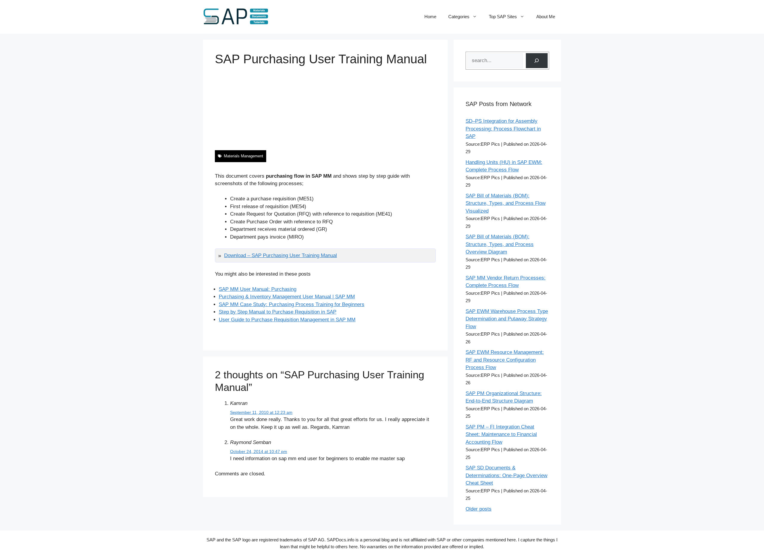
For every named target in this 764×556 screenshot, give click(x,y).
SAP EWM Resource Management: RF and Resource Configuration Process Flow (505, 359)
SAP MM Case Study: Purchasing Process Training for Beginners (291, 304)
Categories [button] (458, 16)
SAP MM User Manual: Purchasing (257, 289)
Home (430, 16)
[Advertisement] (325, 108)
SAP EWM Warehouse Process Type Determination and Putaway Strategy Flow (507, 318)
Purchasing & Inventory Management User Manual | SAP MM (287, 296)
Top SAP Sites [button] (503, 16)
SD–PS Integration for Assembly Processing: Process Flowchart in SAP (503, 128)
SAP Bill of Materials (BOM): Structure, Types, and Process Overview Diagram (500, 244)
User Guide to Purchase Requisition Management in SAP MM (287, 319)
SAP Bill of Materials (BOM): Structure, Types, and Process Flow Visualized (506, 203)
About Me (545, 16)
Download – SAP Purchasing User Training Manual (280, 255)
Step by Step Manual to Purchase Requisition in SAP (277, 312)
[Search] (537, 60)
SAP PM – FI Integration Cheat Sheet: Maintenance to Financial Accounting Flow (501, 434)
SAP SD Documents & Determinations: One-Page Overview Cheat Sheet (506, 475)
